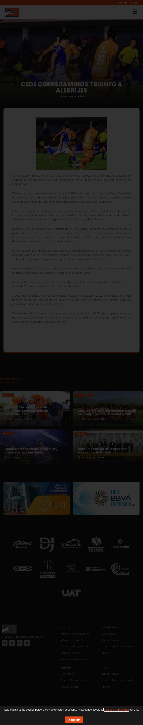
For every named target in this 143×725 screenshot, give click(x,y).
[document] (71, 362)
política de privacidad (116, 709)
